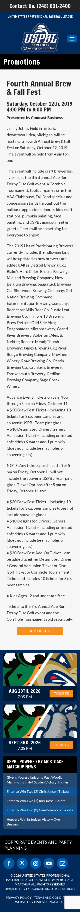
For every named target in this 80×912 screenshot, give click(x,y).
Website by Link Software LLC (40, 902)
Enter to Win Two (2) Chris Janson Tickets (38, 791)
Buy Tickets (40, 631)
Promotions (21, 61)
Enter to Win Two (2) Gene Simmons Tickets (40, 810)
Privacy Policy (19, 897)
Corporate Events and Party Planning (38, 845)
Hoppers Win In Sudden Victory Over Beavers (34, 821)
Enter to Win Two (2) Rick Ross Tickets (36, 801)
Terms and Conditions (53, 897)
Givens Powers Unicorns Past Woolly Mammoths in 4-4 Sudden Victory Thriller (37, 779)
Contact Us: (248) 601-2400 (40, 6)
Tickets (61, 693)
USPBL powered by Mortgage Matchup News (35, 764)
